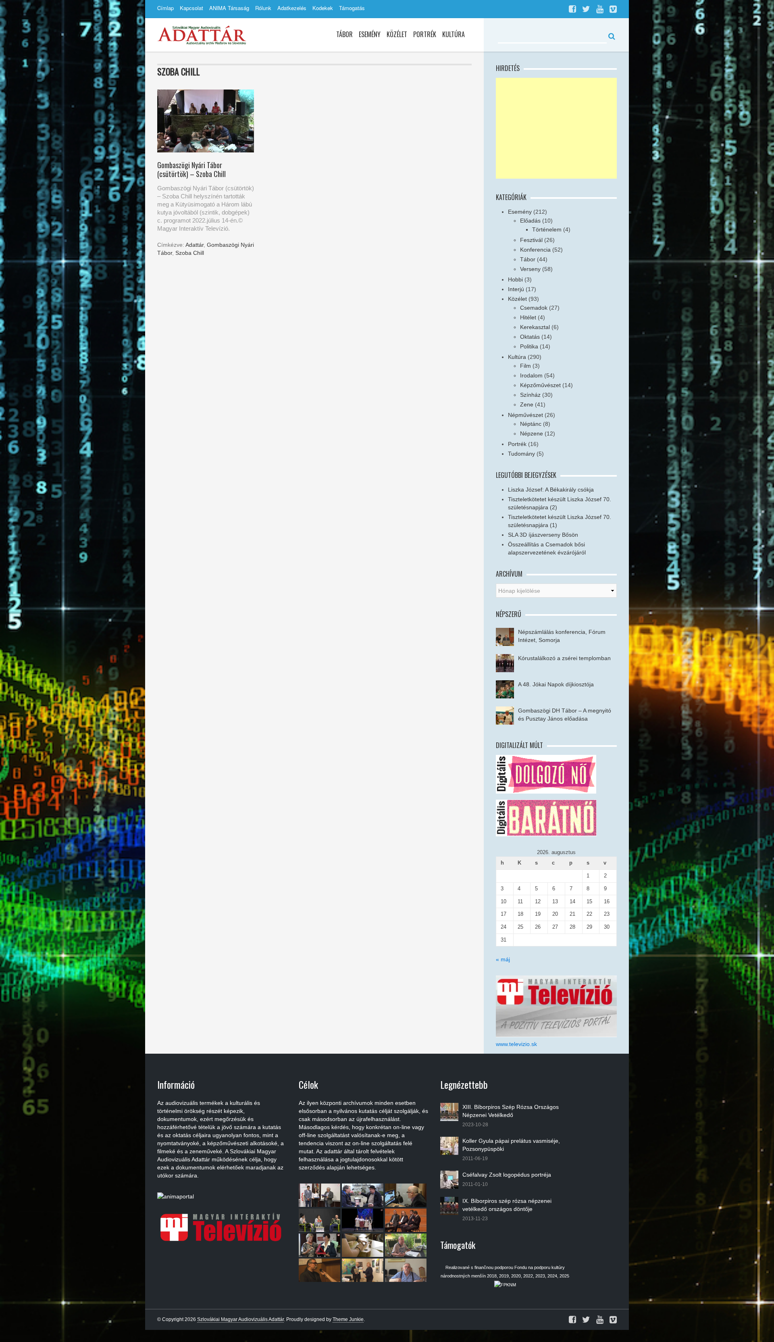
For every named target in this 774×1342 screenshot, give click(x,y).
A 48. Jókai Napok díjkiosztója (556, 684)
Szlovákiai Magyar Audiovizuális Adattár (240, 1319)
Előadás (530, 220)
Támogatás (352, 8)
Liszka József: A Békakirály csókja (551, 489)
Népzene (531, 433)
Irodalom (531, 375)
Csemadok (533, 307)
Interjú (516, 289)
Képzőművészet (540, 385)
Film (525, 366)
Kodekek (322, 8)
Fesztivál (531, 240)
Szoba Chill (189, 253)
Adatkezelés (291, 8)
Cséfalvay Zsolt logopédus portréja (506, 1174)
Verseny (530, 269)
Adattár (194, 245)
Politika (529, 346)
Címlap (165, 8)
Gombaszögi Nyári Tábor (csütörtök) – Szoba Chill (191, 169)
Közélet (397, 34)
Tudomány (521, 453)
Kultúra (453, 34)
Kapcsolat (191, 8)
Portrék (424, 34)
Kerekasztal (535, 327)
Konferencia (535, 249)
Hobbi (515, 279)
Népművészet (525, 415)
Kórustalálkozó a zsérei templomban (564, 658)
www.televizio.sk (516, 1044)
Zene (526, 404)
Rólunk (263, 8)
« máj (503, 959)
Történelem (547, 229)
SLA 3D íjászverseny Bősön (543, 534)
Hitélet (528, 317)
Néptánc (530, 424)
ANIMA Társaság (229, 8)
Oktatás (530, 336)
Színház (530, 395)
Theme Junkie (348, 1319)
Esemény (370, 34)
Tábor (344, 34)
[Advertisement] (556, 128)
